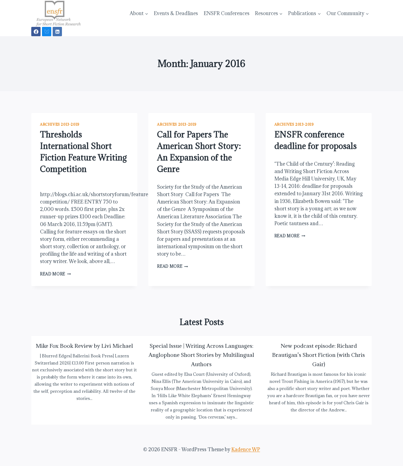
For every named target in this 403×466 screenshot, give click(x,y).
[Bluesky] (46, 31)
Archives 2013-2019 (60, 124)
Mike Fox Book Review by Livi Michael (84, 345)
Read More (55, 273)
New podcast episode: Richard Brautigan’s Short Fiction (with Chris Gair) (318, 355)
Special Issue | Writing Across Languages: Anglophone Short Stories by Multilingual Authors (201, 355)
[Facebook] (36, 31)
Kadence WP (245, 449)
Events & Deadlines (176, 13)
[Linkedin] (57, 31)
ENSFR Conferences (226, 13)
